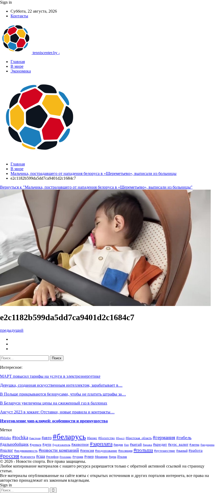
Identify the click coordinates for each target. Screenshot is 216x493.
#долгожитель (61, 444)
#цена (112, 457)
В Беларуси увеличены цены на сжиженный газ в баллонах (53, 403)
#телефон (52, 456)
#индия (118, 444)
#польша (143, 450)
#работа (196, 450)
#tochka (20, 437)
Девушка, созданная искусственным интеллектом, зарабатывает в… (61, 385)
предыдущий (11, 330)
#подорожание (106, 451)
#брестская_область (139, 438)
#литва (194, 445)
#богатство (106, 438)
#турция (77, 456)
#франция (101, 457)
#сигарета (27, 457)
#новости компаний (59, 450)
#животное (80, 445)
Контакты (19, 16)
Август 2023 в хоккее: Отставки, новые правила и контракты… (57, 412)
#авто (47, 437)
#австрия (35, 438)
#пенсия (87, 450)
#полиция (125, 451)
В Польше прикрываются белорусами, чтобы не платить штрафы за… (63, 394)
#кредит (160, 444)
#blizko (5, 438)
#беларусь (69, 436)
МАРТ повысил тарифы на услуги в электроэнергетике (50, 376)
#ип (126, 444)
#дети (46, 445)
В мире (17, 66)
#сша (40, 456)
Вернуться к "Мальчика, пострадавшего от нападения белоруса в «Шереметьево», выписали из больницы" (96, 187)
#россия (9, 456)
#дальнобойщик (14, 444)
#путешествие (164, 451)
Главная (18, 61)
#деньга (35, 445)
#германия (164, 437)
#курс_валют (178, 444)
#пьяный (182, 451)
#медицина (207, 444)
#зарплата (101, 444)
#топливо (65, 456)
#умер (89, 456)
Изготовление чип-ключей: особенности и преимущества (54, 421)
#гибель (184, 437)
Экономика (21, 71)
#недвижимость (26, 451)
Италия (122, 457)
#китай (136, 444)
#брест (120, 438)
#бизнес (92, 438)
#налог (6, 450)
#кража (147, 444)
